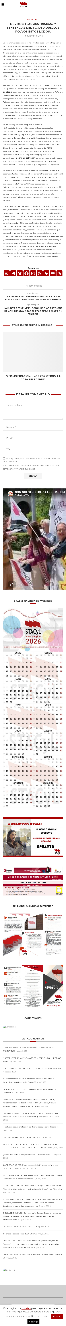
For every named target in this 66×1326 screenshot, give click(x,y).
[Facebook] (26, 273)
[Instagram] (33, 273)
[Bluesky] (48, 4)
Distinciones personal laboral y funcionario (21, 1137)
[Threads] (58, 4)
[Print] (46, 273)
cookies (26, 1308)
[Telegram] (13, 273)
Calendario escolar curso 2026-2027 (19, 1234)
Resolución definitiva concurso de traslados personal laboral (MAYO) (32, 1254)
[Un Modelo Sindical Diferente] (33, 915)
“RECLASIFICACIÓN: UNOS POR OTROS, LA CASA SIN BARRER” (32, 1068)
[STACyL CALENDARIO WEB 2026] (33, 708)
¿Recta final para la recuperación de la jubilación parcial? (28, 1154)
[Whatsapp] (7, 273)
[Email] (52, 4)
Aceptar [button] (57, 1316)
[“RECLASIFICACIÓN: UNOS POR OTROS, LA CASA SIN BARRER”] (33, 352)
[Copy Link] (59, 273)
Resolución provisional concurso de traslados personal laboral (29, 1127)
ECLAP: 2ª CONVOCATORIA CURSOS (20, 1227)
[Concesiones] (9, 1027)
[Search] (62, 4)
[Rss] (55, 4)
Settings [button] (33, 1321)
